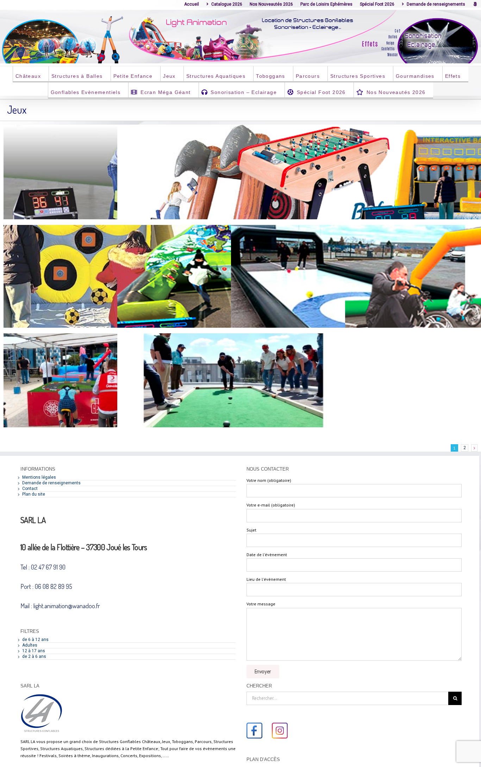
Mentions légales (39, 477)
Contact (30, 488)
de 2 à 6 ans (34, 656)
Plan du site (33, 494)
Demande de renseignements (51, 482)
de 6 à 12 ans (35, 639)
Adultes (29, 645)
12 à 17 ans (33, 650)
